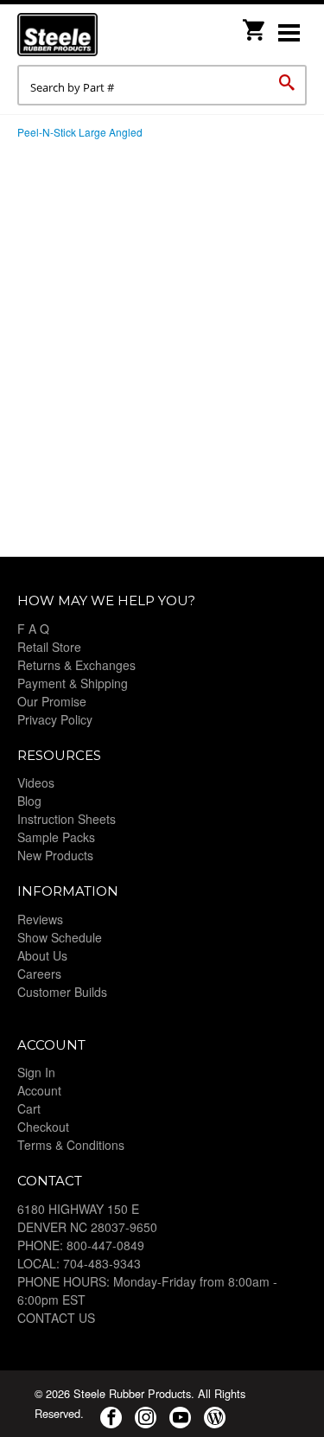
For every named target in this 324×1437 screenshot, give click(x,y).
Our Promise (51, 701)
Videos (35, 782)
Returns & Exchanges (76, 665)
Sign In (36, 1072)
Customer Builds (62, 991)
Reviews (40, 919)
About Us (42, 955)
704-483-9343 (102, 1263)
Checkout (43, 1126)
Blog (29, 800)
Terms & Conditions (70, 1144)
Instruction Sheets (66, 818)
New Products (55, 855)
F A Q (33, 628)
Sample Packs (56, 837)
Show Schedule (59, 937)
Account (39, 1090)
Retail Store (49, 646)
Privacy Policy (54, 719)
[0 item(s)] (255, 25)
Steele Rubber (103, 34)
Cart (29, 1108)
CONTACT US (56, 1317)
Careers (39, 973)
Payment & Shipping (72, 683)
